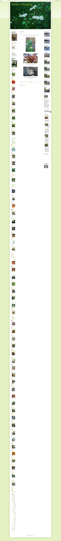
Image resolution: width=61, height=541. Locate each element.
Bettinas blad (13, 415)
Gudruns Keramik (14, 267)
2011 (13, 502)
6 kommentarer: (28, 81)
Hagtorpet (13, 226)
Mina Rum (13, 488)
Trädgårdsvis (13, 458)
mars (13, 524)
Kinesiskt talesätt (46, 128)
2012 (13, 501)
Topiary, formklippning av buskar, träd (14, 146)
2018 (13, 495)
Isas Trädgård (13, 86)
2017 (13, 496)
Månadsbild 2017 (36, 29)
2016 (13, 497)
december (14, 503)
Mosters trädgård (14, 365)
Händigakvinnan (14, 115)
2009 (13, 529)
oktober (14, 505)
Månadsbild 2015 (27, 29)
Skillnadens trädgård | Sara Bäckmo (13, 318)
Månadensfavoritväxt (23, 29)
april (13, 523)
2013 (13, 500)
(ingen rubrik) (48, 117)
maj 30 (14, 511)
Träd (20, 33)
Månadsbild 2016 (32, 29)
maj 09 (14, 519)
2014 (13, 499)
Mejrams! (13, 444)
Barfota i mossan (14, 372)
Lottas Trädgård (14, 437)
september (14, 506)
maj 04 (14, 521)
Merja (45, 98)
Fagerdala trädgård (14, 295)
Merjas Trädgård (21, 4)
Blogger (33, 535)
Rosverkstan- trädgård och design (13, 481)
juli (13, 508)
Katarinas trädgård (14, 343)
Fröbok (12, 451)
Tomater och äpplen (48, 136)
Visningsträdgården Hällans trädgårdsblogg (14, 185)
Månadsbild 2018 (41, 29)
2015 (13, 498)
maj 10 (14, 518)
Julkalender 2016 (14, 29)
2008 (13, 530)
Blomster (13, 321)
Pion (48, 123)
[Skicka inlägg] (30, 81)
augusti (14, 507)
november (14, 504)
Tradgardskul (13, 379)
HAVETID (13, 177)
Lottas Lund (13, 233)
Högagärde (13, 310)
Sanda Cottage (13, 203)
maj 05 (14, 520)
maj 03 (14, 522)
